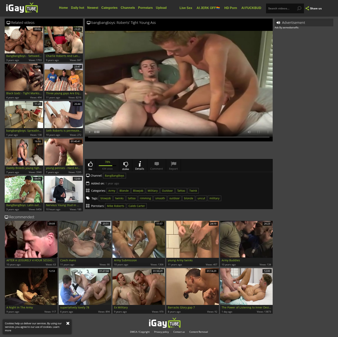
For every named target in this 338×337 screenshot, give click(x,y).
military (214, 198)
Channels (128, 7)
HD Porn (230, 7)
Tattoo (181, 190)
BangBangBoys (114, 175)
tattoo (132, 198)
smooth (160, 198)
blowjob (106, 198)
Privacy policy (161, 332)
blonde (188, 198)
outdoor (174, 198)
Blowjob (138, 190)
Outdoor (167, 190)
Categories (109, 7)
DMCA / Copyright (140, 332)
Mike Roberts (115, 206)
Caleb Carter (137, 206)
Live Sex (186, 7)
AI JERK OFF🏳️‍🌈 (208, 7)
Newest (92, 7)
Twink (193, 190)
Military (153, 190)
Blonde (124, 190)
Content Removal (198, 332)
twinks (119, 198)
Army (111, 190)
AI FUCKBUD (251, 7)
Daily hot (77, 7)
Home (63, 7)
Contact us (179, 332)
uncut (201, 198)
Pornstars (145, 7)
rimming (145, 198)
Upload (161, 7)
